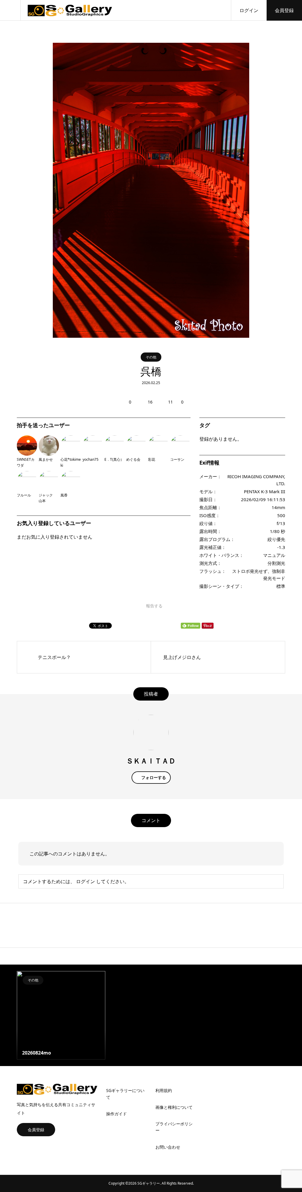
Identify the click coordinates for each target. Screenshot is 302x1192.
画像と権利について (174, 1107)
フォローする (153, 777)
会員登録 (284, 10)
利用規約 (163, 1090)
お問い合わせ (167, 1147)
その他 (151, 357)
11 (170, 402)
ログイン (248, 10)
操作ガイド (116, 1113)
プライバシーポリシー (174, 1127)
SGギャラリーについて (125, 1094)
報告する (154, 606)
